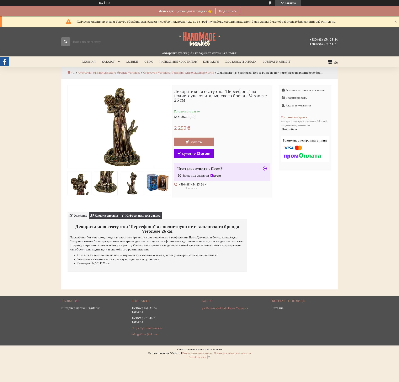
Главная (89, 61)
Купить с (189, 153)
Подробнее (228, 11)
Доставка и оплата (240, 61)
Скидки (132, 61)
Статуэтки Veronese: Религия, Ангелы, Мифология (178, 72)
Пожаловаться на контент (197, 353)
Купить (196, 142)
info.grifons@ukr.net (145, 334)
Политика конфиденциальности (232, 353)
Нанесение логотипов (178, 61)
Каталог (108, 61)
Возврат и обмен (276, 61)
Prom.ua (217, 349)
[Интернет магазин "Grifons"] (199, 39)
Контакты (211, 61)
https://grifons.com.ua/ (147, 328)
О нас (148, 61)
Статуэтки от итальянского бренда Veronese (109, 72)
